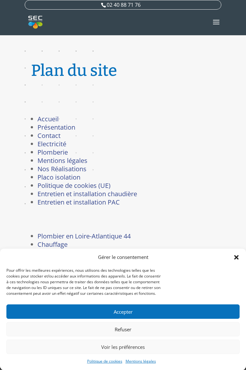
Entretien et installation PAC (78, 202)
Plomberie (52, 152)
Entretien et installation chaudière (87, 193)
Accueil (48, 119)
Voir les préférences (123, 347)
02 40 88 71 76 (124, 4)
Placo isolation (58, 177)
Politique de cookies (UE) (74, 185)
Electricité (51, 144)
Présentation (56, 127)
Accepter (123, 312)
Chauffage (52, 244)
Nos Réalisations (61, 169)
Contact (49, 135)
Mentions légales (141, 361)
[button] (236, 257)
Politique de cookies (104, 361)
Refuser (123, 329)
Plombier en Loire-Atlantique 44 (84, 236)
